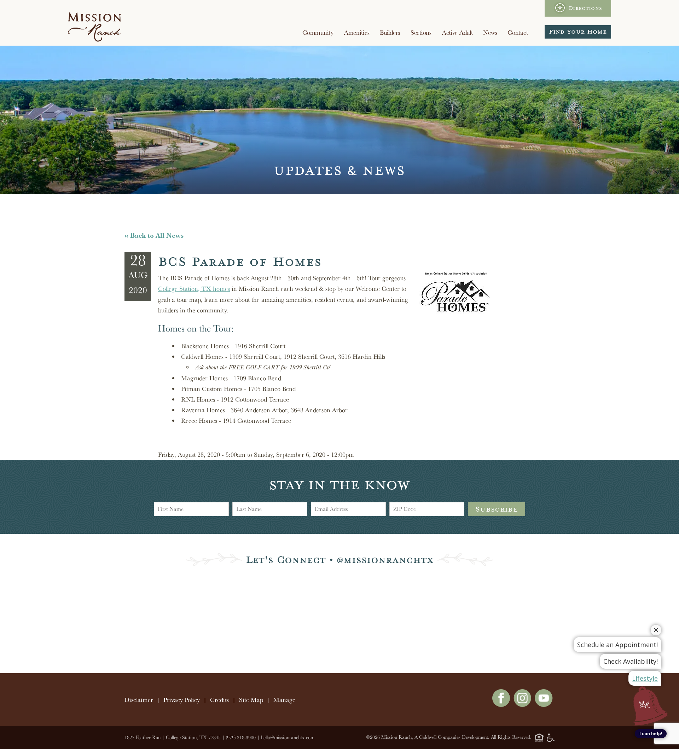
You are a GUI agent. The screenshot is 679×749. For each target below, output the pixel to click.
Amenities (356, 32)
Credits (219, 700)
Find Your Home (578, 31)
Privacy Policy (181, 700)
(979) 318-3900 (241, 737)
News (490, 32)
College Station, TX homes (194, 288)
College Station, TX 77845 (193, 737)
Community (317, 32)
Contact (517, 32)
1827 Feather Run (142, 737)
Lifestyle (645, 678)
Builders (390, 32)
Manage (284, 700)
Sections (421, 32)
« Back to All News (154, 235)
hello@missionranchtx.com (287, 737)
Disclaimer (138, 700)
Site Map (251, 700)
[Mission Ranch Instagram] (522, 705)
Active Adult (457, 32)
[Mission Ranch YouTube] (544, 705)
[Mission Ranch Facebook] (501, 705)
